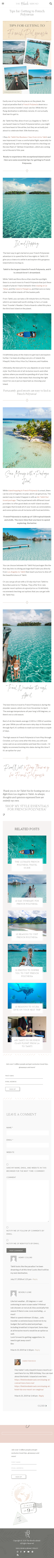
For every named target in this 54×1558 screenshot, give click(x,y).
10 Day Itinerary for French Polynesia (29, 772)
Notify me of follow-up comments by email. (25, 1232)
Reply (35, 1279)
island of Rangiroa (23, 289)
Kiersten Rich (29, 1361)
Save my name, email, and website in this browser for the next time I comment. (26, 1169)
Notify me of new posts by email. (23, 1244)
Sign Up (12, 1089)
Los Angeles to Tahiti (16, 572)
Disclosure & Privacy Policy (27, 1548)
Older (41, 1406)
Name (10, 1128)
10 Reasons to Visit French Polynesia (27, 935)
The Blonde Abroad (27, 3)
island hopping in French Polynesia (22, 490)
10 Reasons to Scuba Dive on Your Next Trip (27, 1008)
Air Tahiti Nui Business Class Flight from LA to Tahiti (27, 1043)
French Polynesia (30, 104)
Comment (11, 1177)
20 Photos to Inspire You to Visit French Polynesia (27, 973)
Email (10, 1140)
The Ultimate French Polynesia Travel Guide (27, 865)
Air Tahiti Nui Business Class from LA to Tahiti (27, 137)
